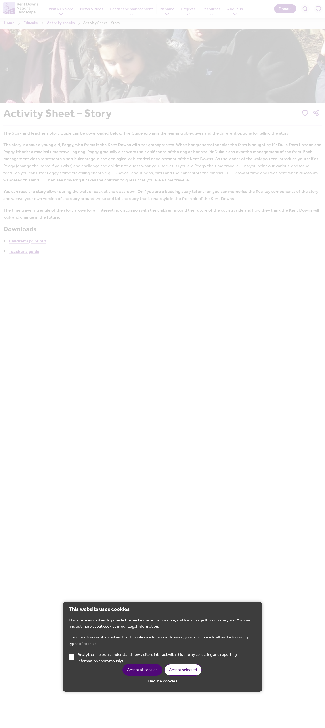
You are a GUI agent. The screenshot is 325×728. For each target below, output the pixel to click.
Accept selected (183, 670)
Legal (132, 626)
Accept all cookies (142, 670)
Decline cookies (162, 681)
